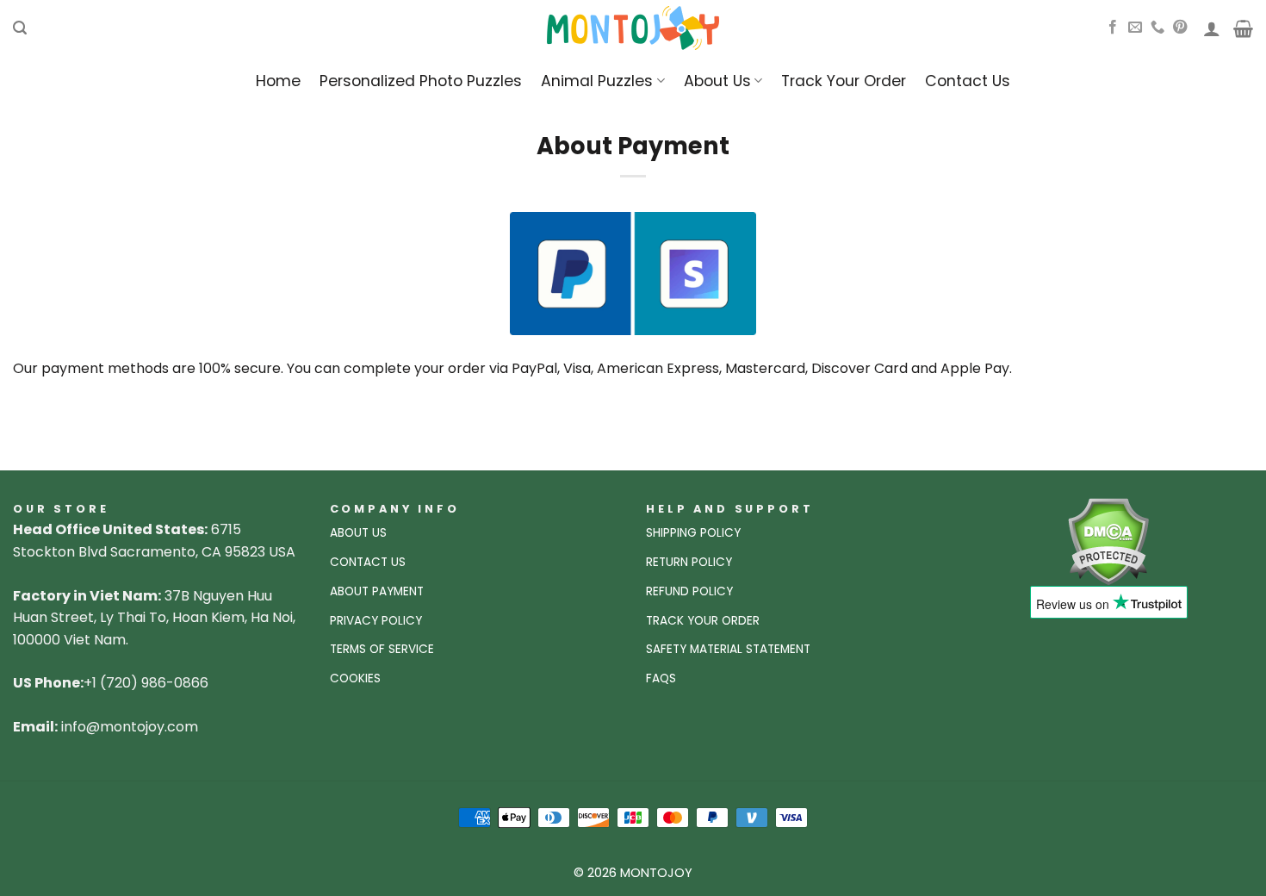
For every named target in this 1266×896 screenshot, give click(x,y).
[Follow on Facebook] (1113, 27)
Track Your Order (843, 81)
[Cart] (1243, 28)
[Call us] (1157, 27)
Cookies (355, 678)
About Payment (377, 591)
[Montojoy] (633, 28)
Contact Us (967, 81)
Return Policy (689, 562)
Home (278, 81)
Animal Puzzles (597, 81)
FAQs (661, 678)
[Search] (20, 28)
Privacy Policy (376, 621)
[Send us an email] (1135, 27)
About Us (717, 81)
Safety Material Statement (728, 649)
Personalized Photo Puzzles (421, 81)
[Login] (1211, 28)
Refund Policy (689, 591)
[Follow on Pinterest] (1180, 27)
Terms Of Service (382, 649)
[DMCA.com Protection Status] (1108, 541)
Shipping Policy (693, 533)
